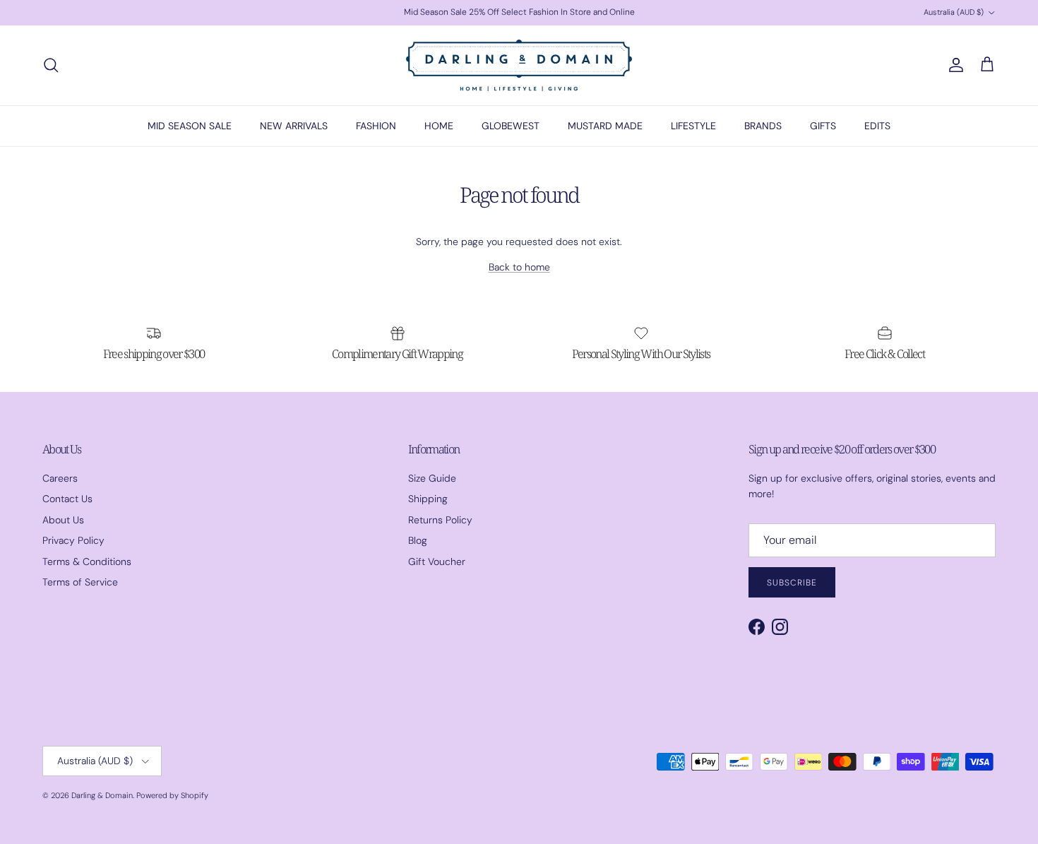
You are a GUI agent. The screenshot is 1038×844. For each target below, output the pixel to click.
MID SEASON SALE (190, 125)
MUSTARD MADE (605, 125)
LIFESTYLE (693, 125)
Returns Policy (440, 519)
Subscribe (792, 582)
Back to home (519, 267)
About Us (63, 519)
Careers (60, 478)
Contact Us (67, 498)
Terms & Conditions (86, 561)
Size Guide (432, 478)
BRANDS (763, 125)
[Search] (50, 65)
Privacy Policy (73, 540)
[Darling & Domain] (519, 65)
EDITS (877, 125)
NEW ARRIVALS (294, 125)
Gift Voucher (436, 561)
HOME (438, 125)
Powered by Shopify (172, 795)
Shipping (428, 498)
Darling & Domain (102, 795)
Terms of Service (80, 582)
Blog (417, 540)
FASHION (376, 125)
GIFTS (823, 125)
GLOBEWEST (510, 125)
